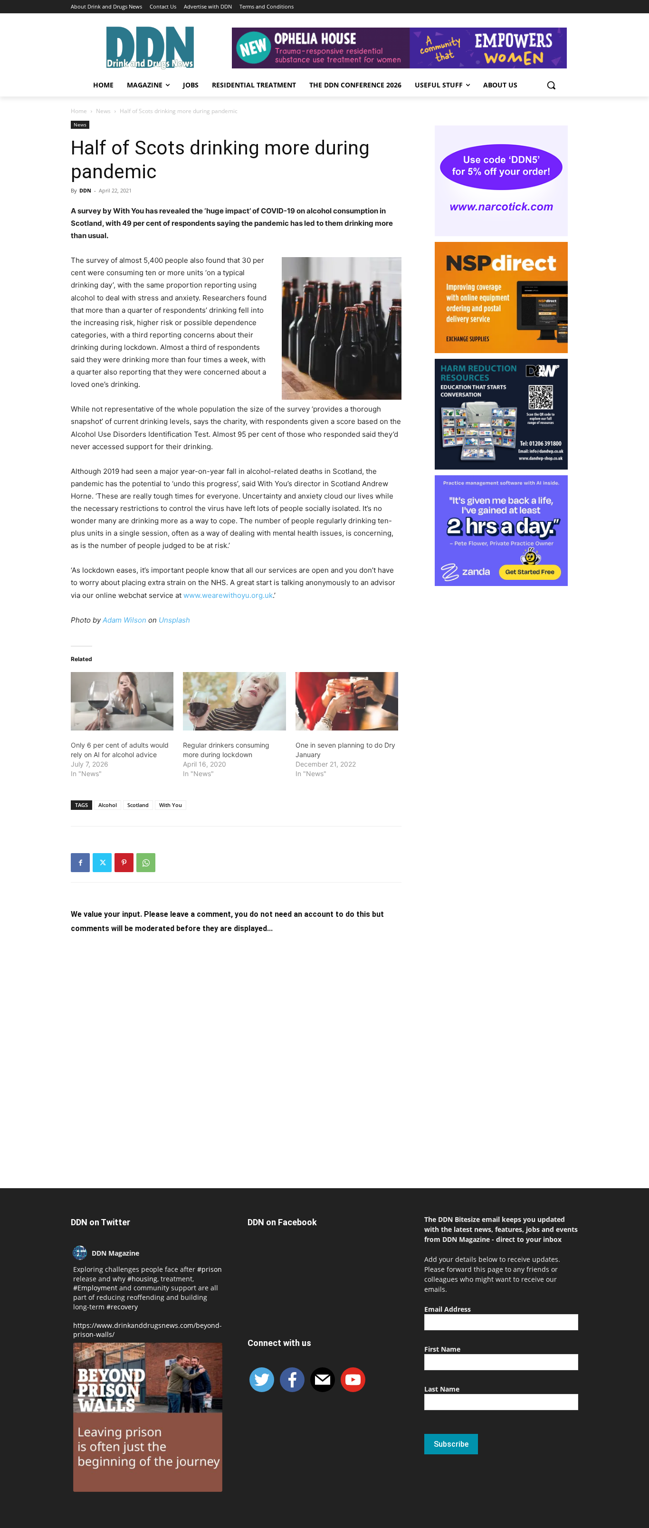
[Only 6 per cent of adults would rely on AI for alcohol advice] (122, 701)
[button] (551, 85)
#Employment (95, 1287)
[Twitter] (102, 862)
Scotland (138, 804)
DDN (85, 190)
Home (79, 111)
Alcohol (107, 804)
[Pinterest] (124, 862)
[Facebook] (80, 862)
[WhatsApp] (145, 862)
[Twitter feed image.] (147, 1417)
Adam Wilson (124, 620)
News (103, 111)
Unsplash (174, 620)
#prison (209, 1269)
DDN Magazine (115, 1253)
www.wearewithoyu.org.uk (228, 595)
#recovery (122, 1306)
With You (170, 804)
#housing (142, 1278)
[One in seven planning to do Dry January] (347, 701)
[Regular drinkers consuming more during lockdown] (234, 701)
